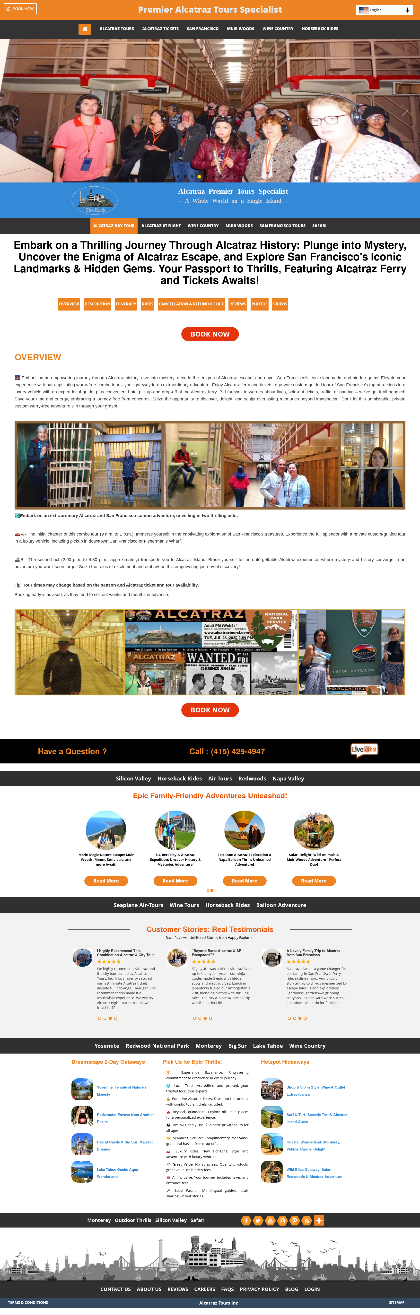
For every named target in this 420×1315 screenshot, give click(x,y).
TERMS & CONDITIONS (28, 1302)
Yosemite (107, 1045)
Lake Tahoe (268, 1045)
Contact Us (115, 1289)
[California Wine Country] (272, 1171)
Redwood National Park (157, 1045)
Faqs (227, 1289)
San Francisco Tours (283, 225)
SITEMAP (396, 1302)
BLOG (291, 1289)
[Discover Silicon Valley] (272, 1088)
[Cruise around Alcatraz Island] (272, 1143)
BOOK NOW (23, 8)
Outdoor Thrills (133, 1220)
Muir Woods (240, 28)
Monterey (209, 1045)
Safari (319, 225)
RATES (147, 304)
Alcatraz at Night (161, 225)
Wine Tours (184, 904)
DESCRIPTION (97, 304)
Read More (106, 880)
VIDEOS (280, 304)
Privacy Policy (259, 1289)
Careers (204, 1289)
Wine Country (278, 28)
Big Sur (237, 1045)
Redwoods (252, 778)
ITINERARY (126, 304)
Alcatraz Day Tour (114, 225)
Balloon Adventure (281, 904)
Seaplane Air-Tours (138, 904)
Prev (78, 979)
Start (153, 1018)
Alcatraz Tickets (160, 28)
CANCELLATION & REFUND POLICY (191, 304)
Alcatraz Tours (117, 28)
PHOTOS (260, 304)
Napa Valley (288, 778)
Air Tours (220, 778)
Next (153, 979)
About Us (149, 1289)
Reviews (177, 1289)
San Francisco (203, 28)
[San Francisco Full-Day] (272, 1116)
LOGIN (312, 1289)
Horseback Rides (320, 28)
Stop (157, 1018)
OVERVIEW (69, 304)
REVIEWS (237, 304)
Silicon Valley (133, 778)
